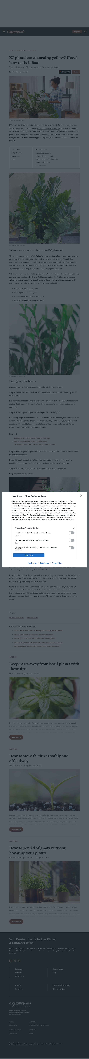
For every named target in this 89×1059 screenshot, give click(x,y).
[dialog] (44, 529)
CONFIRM (29, 555)
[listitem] (44, 528)
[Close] (82, 496)
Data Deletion (32, 563)
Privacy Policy (57, 563)
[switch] (71, 532)
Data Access (44, 563)
